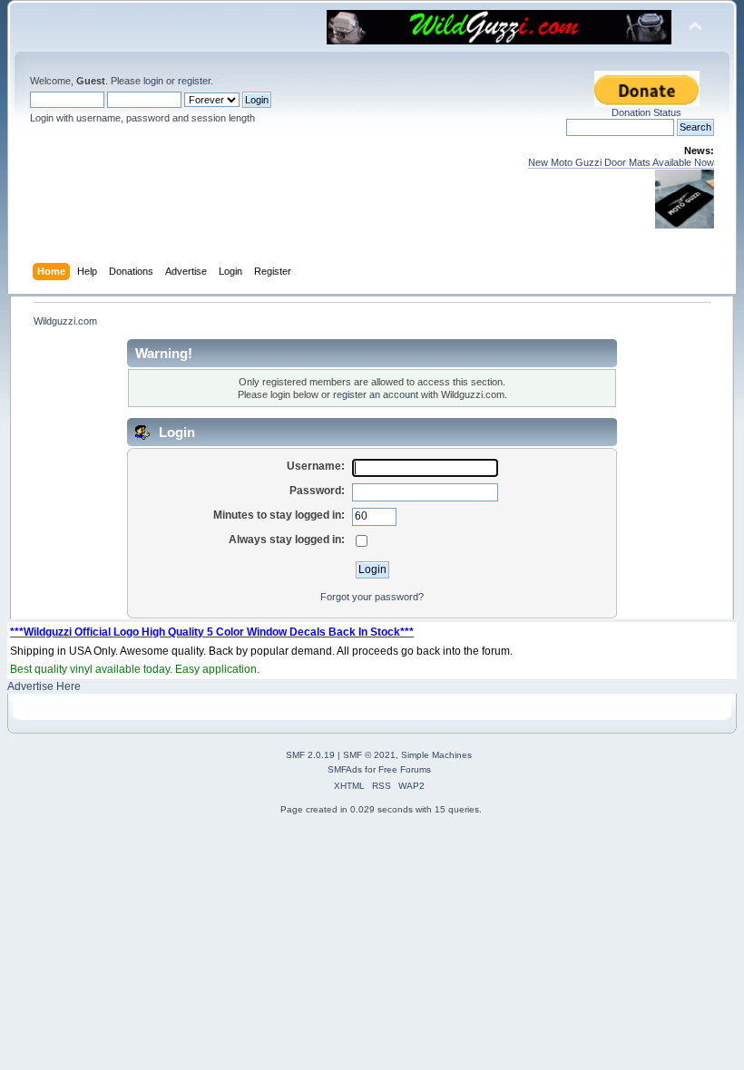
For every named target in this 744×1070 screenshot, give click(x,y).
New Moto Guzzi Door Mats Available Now (621, 162)
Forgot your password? (372, 596)
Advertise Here (44, 686)
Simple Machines (436, 755)
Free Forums (404, 769)
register (194, 80)
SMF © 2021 (369, 755)
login (153, 80)
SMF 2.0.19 (310, 755)
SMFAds (345, 769)
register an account (375, 394)
